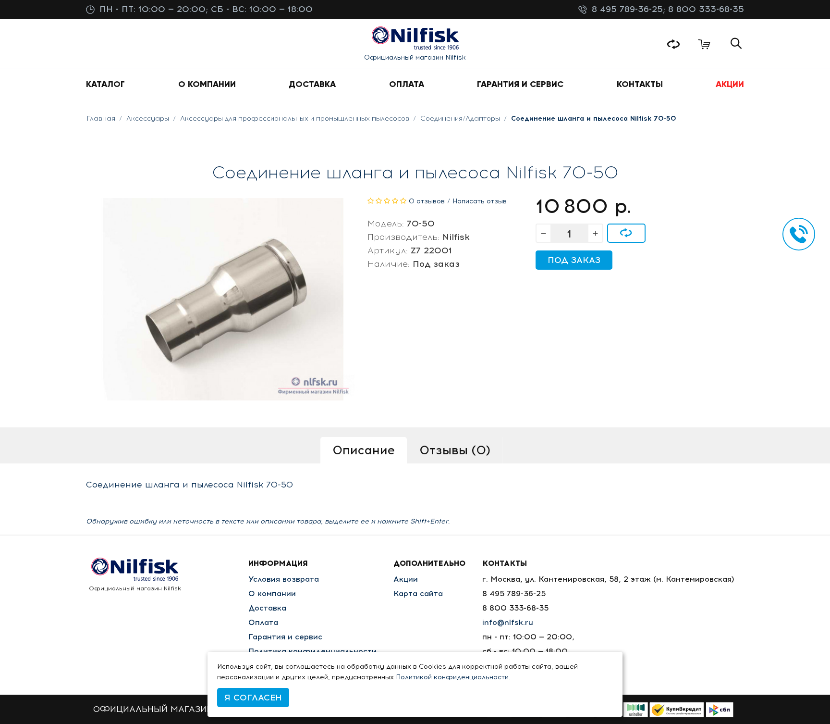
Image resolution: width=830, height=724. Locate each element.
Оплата (263, 622)
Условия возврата (283, 579)
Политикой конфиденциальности (452, 677)
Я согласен (253, 697)
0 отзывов (427, 201)
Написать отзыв (479, 201)
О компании (272, 593)
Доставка (267, 607)
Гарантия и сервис (285, 636)
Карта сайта (418, 593)
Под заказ (574, 260)
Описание (363, 450)
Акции (405, 579)
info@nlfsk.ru (507, 622)
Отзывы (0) (454, 450)
